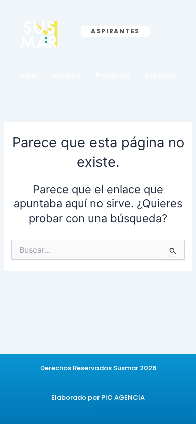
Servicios (66, 75)
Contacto (160, 75)
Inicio (28, 75)
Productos (113, 75)
